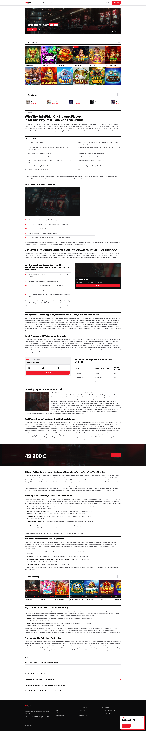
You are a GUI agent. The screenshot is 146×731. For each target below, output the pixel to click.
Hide (120, 138)
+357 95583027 (106, 707)
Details (41, 29)
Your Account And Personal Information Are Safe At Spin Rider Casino (45, 685)
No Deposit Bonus (54, 2)
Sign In (108, 2)
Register (116, 2)
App (35, 2)
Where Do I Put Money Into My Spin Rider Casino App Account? (43, 691)
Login (57, 717)
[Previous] (115, 31)
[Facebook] (106, 713)
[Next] (118, 31)
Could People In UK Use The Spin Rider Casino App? (39, 679)
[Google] (109, 713)
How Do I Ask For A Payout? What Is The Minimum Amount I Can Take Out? (46, 668)
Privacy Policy (82, 710)
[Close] (143, 717)
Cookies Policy (82, 712)
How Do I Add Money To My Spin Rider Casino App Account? (42, 662)
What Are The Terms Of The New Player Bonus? (38, 673)
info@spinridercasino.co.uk (108, 710)
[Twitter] (103, 713)
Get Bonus (48, 372)
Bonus (39, 2)
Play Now (32, 29)
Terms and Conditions (84, 707)
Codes (45, 2)
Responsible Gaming (83, 715)
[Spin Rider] (28, 2)
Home (26, 36)
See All (119, 42)
